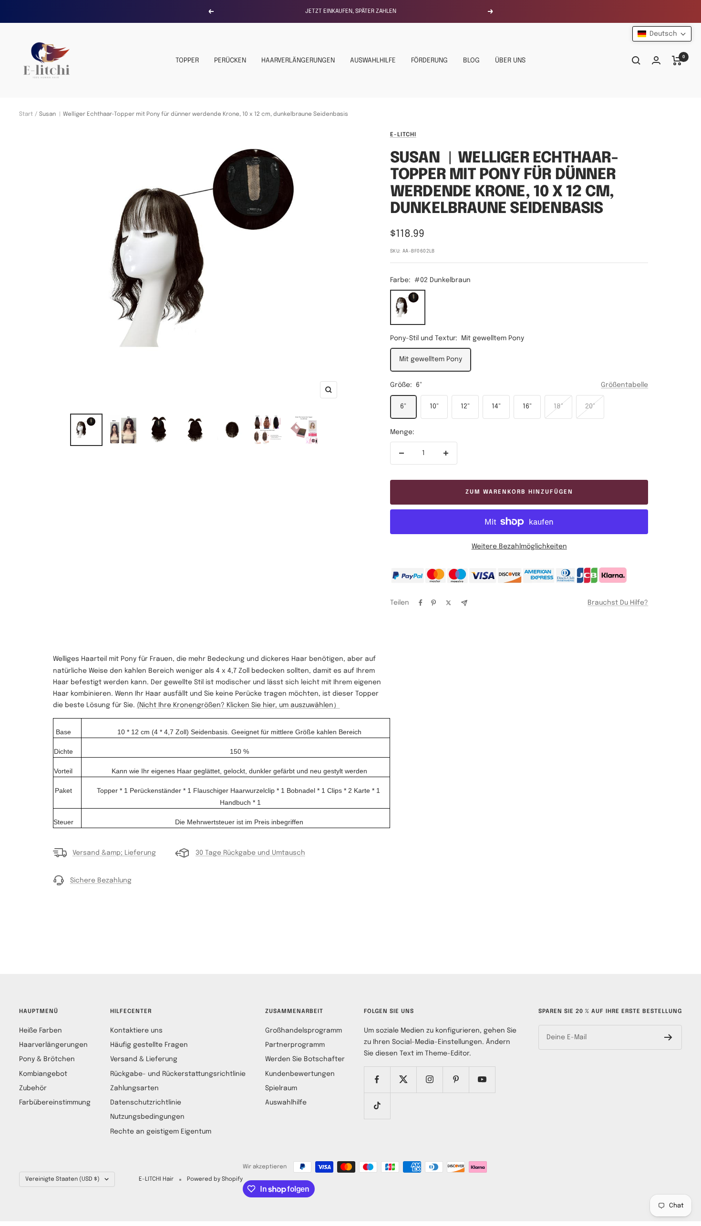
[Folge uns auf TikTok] (377, 1106)
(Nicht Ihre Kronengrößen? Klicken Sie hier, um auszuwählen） (238, 705)
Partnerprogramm (295, 1045)
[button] (662, 34)
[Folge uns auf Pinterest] (456, 1079)
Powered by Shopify (215, 1179)
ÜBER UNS (510, 60)
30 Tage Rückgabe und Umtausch (250, 853)
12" (465, 406)
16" (527, 406)
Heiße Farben (40, 1030)
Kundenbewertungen (300, 1074)
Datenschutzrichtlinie (145, 1102)
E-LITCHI (403, 135)
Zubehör (33, 1088)
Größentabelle (624, 385)
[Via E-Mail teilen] (464, 603)
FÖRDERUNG (429, 60)
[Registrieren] (668, 1037)
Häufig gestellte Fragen (149, 1045)
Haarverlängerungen (53, 1045)
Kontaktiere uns (136, 1030)
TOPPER (187, 60)
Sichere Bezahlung (101, 880)
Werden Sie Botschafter (305, 1059)
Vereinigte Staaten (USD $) (62, 1179)
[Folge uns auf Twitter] (403, 1079)
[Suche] (636, 60)
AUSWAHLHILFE (373, 60)
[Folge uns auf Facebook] (377, 1079)
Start (26, 114)
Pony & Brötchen (47, 1059)
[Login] (656, 60)
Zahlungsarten (134, 1088)
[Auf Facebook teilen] (421, 602)
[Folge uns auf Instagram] (429, 1079)
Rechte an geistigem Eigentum (160, 1131)
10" (434, 406)
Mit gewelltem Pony (430, 359)
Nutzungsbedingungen (147, 1117)
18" (558, 406)
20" (590, 406)
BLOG (471, 60)
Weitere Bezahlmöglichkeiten (519, 546)
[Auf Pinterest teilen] (433, 602)
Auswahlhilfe (286, 1102)
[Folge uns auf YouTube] (482, 1079)
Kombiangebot (43, 1074)
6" (403, 406)
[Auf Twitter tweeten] (448, 602)
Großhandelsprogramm (303, 1030)
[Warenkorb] (677, 60)
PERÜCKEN (230, 60)
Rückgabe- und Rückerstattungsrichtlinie (178, 1074)
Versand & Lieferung (143, 1059)
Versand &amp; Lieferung (114, 853)
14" (496, 406)
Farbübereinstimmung (55, 1102)
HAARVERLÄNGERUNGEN (298, 60)
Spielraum (281, 1088)
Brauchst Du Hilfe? (618, 602)
